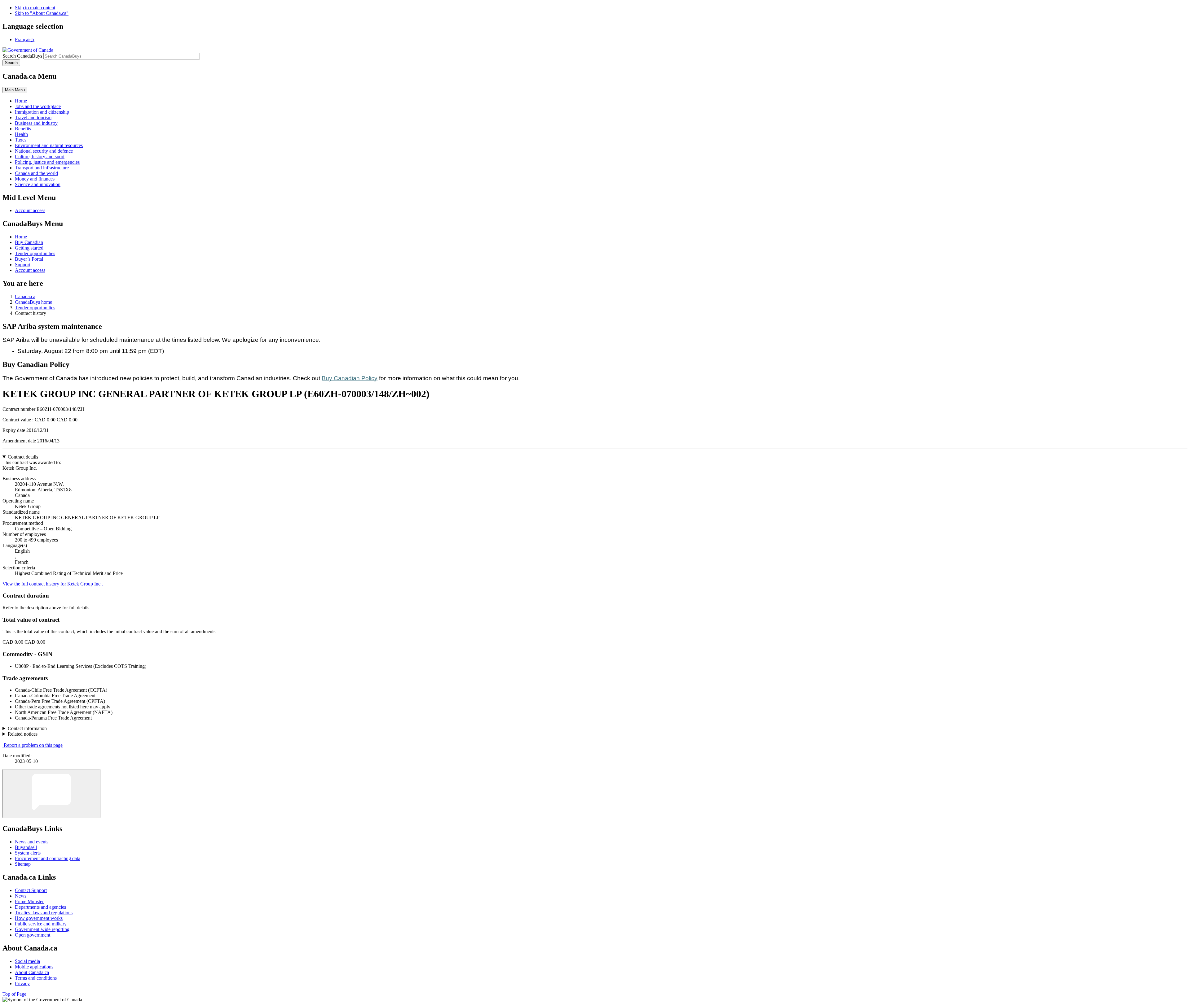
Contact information (27, 728)
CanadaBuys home (33, 302)
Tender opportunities (35, 253)
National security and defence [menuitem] (44, 151)
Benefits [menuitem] (23, 128)
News (20, 895)
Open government (32, 935)
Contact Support (31, 890)
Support (22, 264)
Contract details (23, 456)
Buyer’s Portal (29, 259)
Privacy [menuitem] (22, 983)
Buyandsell (26, 847)
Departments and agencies (40, 907)
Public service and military (41, 923)
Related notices (22, 734)
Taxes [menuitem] (20, 139)
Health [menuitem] (21, 134)
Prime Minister (29, 901)
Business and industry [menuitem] (36, 123)
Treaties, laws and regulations (44, 912)
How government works (39, 918)
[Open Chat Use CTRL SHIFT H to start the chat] (51, 793)
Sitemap (23, 864)
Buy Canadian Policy (349, 378)
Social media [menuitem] (27, 961)
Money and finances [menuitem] (35, 178)
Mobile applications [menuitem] (34, 966)
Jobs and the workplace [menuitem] (38, 106)
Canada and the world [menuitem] (36, 173)
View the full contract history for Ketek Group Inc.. (52, 583)
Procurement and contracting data (47, 858)
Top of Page (14, 994)
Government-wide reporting (42, 929)
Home (21, 236)
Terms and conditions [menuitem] (36, 978)
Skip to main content (35, 7)
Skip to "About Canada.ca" (41, 13)
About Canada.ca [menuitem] (32, 972)
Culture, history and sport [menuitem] (39, 156)
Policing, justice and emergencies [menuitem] (47, 162)
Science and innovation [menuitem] (37, 184)
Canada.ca (25, 296)
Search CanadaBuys (22, 56)
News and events (31, 841)
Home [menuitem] (21, 100)
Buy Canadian (29, 242)
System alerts (28, 852)
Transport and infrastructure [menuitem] (42, 167)
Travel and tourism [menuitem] (33, 117)
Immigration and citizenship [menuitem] (42, 112)
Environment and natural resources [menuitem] (49, 145)
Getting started (29, 247)
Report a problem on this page (33, 745)
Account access (30, 210)
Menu (15, 90)
